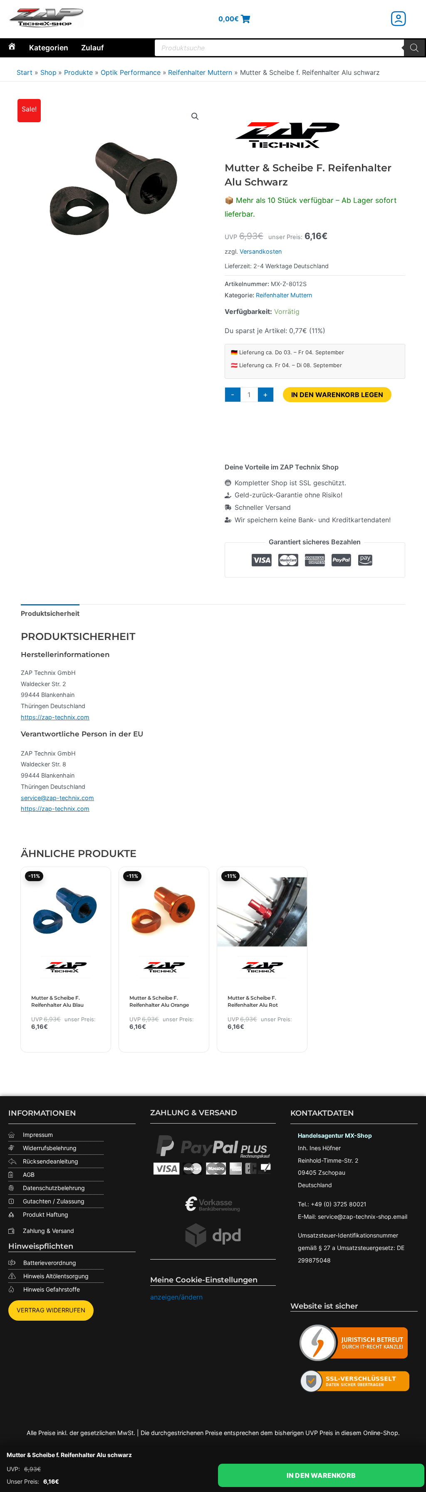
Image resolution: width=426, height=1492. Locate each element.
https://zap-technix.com (55, 717)
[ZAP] (287, 135)
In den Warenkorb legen (337, 394)
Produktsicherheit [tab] (50, 613)
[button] (195, 116)
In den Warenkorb (321, 1475)
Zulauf (92, 47)
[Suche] (414, 48)
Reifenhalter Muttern (284, 295)
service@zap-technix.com (57, 797)
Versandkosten (261, 251)
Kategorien (48, 47)
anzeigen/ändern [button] (176, 1297)
